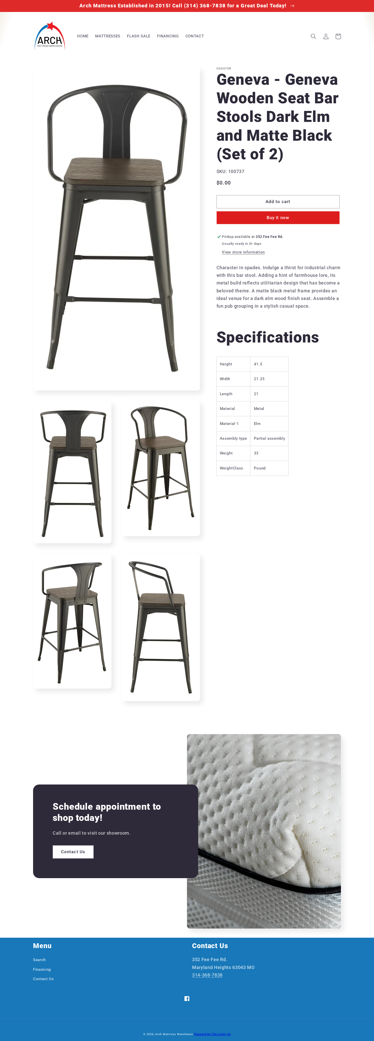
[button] (313, 36)
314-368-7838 (207, 975)
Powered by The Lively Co (212, 1034)
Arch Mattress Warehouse (174, 1034)
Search (39, 960)
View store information (243, 252)
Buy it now (278, 217)
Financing (42, 969)
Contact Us (73, 851)
